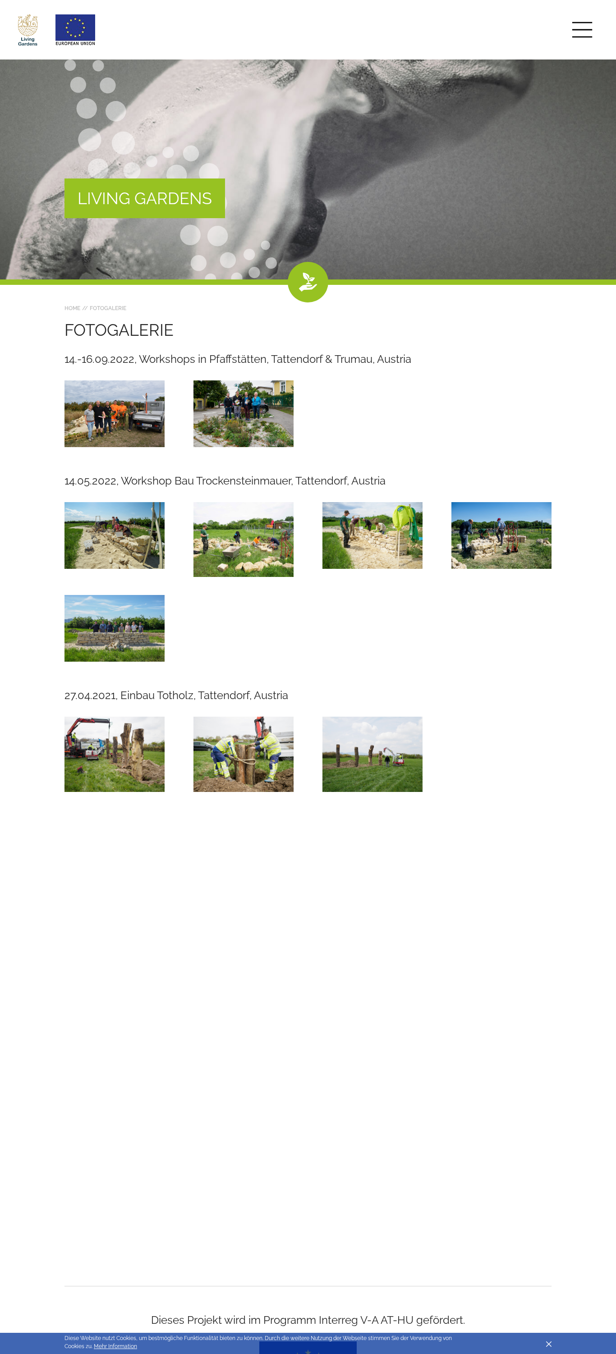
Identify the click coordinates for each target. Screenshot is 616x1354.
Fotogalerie (108, 308)
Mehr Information (115, 1346)
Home (72, 308)
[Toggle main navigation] (582, 30)
